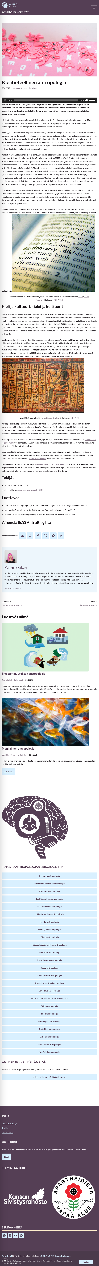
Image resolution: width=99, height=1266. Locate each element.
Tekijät (5, 1128)
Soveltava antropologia (49, 990)
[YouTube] (15, 1235)
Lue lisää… (7, 772)
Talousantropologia (49, 1013)
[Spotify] (21, 1235)
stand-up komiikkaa (37, 458)
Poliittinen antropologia (49, 952)
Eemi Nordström (8, 755)
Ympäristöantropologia (49, 1052)
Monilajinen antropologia (18, 748)
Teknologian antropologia (49, 1021)
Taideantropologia (49, 1006)
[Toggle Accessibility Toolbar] (5, 1261)
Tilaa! (6, 1157)
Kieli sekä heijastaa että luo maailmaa (51, 464)
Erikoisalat (33, 88)
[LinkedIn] (61, 535)
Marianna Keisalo (20, 88)
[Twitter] (45, 535)
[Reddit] (53, 535)
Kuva (81, 296)
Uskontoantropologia (49, 1036)
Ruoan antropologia (49, 968)
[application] (49, 100)
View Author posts (13, 588)
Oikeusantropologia (49, 937)
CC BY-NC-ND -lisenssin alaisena (56, 1256)
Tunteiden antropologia (49, 1029)
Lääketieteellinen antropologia (50, 914)
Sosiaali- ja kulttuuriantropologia (49, 983)
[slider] (92, 100)
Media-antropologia (49, 922)
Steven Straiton (53, 418)
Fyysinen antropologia (49, 876)
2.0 (58, 300)
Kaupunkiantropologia (49, 891)
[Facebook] (38, 535)
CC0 (40, 490)
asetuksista (16, 1263)
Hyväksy (86, 1262)
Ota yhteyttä (7, 1132)
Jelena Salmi (7, 680)
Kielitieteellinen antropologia (49, 899)
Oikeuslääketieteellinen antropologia (49, 945)
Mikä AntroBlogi (9, 1123)
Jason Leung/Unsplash (27, 490)
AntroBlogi (7, 1256)
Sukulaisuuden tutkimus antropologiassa (49, 998)
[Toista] (5, 100)
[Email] (22, 535)
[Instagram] (10, 1235)
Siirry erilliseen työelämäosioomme (49, 1077)
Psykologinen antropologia (49, 960)
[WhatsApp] (30, 535)
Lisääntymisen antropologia (49, 906)
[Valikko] (94, 8)
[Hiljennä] (86, 100)
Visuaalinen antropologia (49, 1044)
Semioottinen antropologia (49, 975)
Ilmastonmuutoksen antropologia (23, 673)
